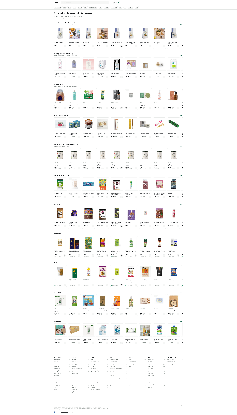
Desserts (62, 389)
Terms (75, 405)
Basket (116, 2)
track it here (73, 409)
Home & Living (114, 7)
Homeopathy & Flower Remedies (118, 368)
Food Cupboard (58, 7)
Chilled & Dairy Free (93, 7)
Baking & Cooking (62, 373)
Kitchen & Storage (80, 392)
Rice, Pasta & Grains (62, 363)
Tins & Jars (62, 378)
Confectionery (80, 373)
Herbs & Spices (62, 359)
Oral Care (156, 364)
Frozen (136, 7)
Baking (101, 7)
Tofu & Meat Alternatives (175, 364)
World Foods (62, 377)
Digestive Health (118, 370)
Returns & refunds (69, 405)
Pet (125, 7)
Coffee (99, 366)
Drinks (69, 7)
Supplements (118, 363)
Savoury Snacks (80, 371)
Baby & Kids (130, 7)
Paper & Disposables (80, 391)
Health (74, 7)
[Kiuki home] (56, 2)
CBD (118, 373)
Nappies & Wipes (156, 384)
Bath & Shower (156, 359)
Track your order (57, 405)
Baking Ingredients (62, 384)
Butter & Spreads (175, 363)
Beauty (85, 7)
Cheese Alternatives (175, 361)
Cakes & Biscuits (118, 385)
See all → (181, 24)
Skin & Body (156, 368)
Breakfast (80, 7)
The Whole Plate (64, 412)
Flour (62, 387)
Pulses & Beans (62, 375)
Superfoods (118, 366)
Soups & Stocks (62, 368)
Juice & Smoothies (99, 364)
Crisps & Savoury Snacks (80, 364)
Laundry (80, 385)
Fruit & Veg (62, 361)
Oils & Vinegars (62, 370)
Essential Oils (156, 366)
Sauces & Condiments (62, 364)
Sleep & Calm (118, 377)
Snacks (64, 7)
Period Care (156, 373)
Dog (137, 384)
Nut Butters (137, 363)
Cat (137, 385)
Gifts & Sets (99, 387)
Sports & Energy (99, 370)
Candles (99, 385)
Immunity (118, 364)
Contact (63, 405)
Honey (137, 359)
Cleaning (80, 387)
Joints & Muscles (118, 375)
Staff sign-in (180, 405)
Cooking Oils (62, 371)
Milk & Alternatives (99, 363)
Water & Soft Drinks (99, 361)
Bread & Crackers (118, 384)
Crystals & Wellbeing (99, 389)
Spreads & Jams (137, 364)
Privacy (79, 405)
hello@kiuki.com (67, 409)
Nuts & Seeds (80, 361)
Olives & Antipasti (80, 370)
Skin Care (156, 363)
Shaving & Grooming (156, 377)
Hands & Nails (156, 375)
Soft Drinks (99, 368)
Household (107, 7)
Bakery (120, 7)
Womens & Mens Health (118, 378)
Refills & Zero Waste (80, 384)
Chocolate (80, 359)
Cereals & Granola (137, 361)
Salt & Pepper (62, 366)
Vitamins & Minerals (118, 359)
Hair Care (156, 361)
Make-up (156, 371)
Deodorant (156, 370)
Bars (80, 363)
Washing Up (80, 389)
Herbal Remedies (118, 371)
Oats (137, 366)
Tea (99, 359)
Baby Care (156, 387)
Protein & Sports (118, 361)
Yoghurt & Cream (175, 359)
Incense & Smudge (99, 384)
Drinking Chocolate (99, 371)
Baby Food (156, 385)
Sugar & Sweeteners (62, 385)
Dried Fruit (80, 366)
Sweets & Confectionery (80, 368)
